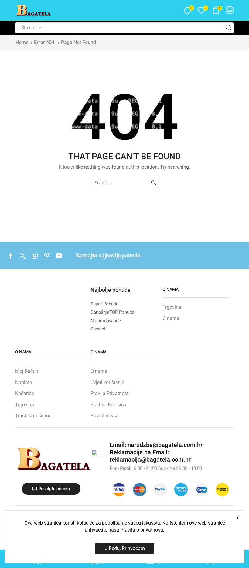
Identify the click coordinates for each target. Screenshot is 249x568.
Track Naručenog (33, 415)
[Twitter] (22, 256)
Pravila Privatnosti (110, 393)
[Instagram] (35, 256)
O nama (170, 318)
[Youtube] (59, 256)
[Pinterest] (47, 256)
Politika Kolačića (108, 405)
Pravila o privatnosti (141, 530)
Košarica (24, 393)
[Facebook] (10, 256)
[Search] (153, 182)
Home (22, 42)
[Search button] (229, 28)
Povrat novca (104, 415)
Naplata (23, 382)
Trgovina (171, 307)
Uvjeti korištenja (107, 382)
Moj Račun (26, 371)
